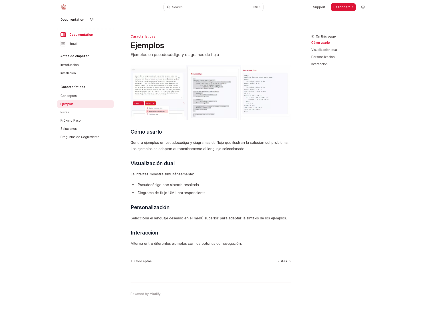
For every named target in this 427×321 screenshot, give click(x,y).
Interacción (319, 64)
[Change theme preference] (363, 7)
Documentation (72, 19)
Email (73, 43)
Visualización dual (324, 50)
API (92, 19)
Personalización (323, 57)
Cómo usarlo (320, 42)
